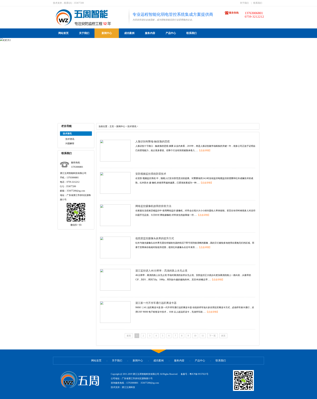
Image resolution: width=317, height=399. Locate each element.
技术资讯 (69, 139)
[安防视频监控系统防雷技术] (115, 193)
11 (203, 335)
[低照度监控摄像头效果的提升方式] (115, 257)
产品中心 (171, 33)
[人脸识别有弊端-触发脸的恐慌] (115, 160)
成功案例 (129, 33)
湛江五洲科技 (128, 387)
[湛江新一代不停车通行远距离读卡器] (115, 322)
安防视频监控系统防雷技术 (150, 173)
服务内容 (150, 33)
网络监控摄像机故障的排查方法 (153, 206)
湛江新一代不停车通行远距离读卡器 (155, 303)
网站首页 (63, 33)
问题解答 (69, 143)
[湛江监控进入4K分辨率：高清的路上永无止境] (115, 290)
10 (195, 335)
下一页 (212, 335)
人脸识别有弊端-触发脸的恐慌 (152, 141)
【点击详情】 (204, 150)
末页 (223, 335)
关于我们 (244, 3)
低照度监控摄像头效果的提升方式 (154, 238)
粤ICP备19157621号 (199, 374)
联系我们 (257, 3)
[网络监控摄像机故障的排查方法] (115, 225)
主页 (112, 126)
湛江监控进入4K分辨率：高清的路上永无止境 (161, 270)
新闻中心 (107, 33)
